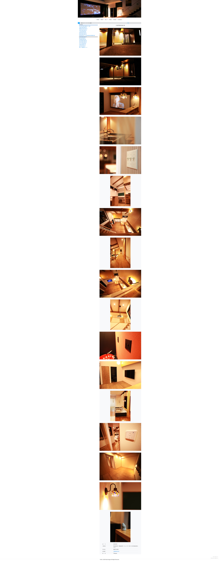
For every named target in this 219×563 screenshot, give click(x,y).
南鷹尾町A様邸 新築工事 (83, 28)
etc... (106, 19)
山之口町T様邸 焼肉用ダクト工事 (84, 26)
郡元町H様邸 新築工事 (83, 34)
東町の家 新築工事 (82, 38)
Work (102, 19)
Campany (120, 19)
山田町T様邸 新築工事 (83, 27)
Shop (110, 19)
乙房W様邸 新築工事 (82, 39)
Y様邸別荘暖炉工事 (82, 44)
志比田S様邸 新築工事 (83, 42)
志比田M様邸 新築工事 (83, 40)
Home (98, 19)
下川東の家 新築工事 (82, 31)
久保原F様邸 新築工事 (83, 36)
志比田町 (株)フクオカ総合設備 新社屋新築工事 (87, 35)
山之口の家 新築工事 (82, 43)
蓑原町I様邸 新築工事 (82, 32)
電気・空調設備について (83, 47)
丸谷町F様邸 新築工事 (83, 30)
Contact (114, 19)
